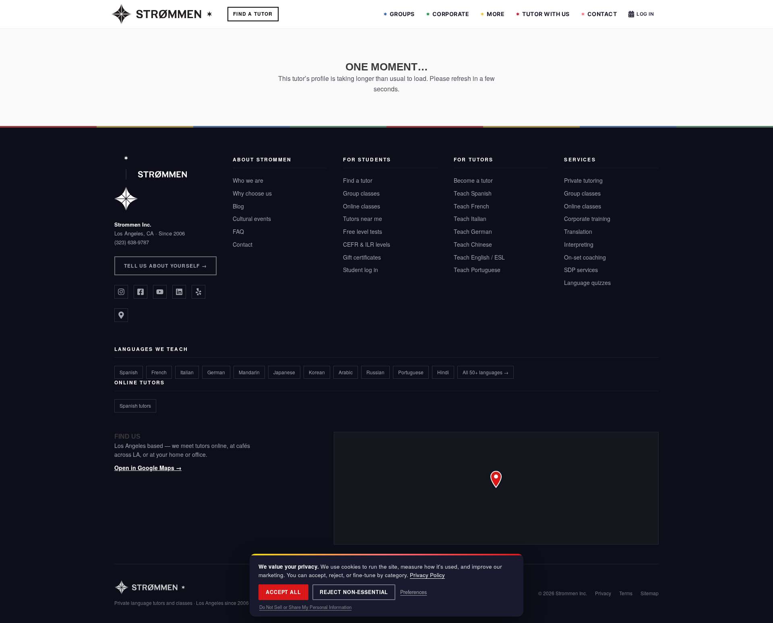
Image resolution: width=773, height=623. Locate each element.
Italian (187, 372)
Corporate (450, 13)
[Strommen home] (181, 587)
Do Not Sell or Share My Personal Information (305, 607)
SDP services (581, 270)
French (159, 372)
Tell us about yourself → (165, 265)
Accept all (283, 592)
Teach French (471, 206)
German (216, 372)
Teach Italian (470, 219)
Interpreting (578, 244)
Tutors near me (362, 219)
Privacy (603, 593)
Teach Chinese (473, 244)
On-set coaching (585, 257)
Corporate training (587, 219)
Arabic (346, 372)
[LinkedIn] (179, 292)
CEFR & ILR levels (366, 244)
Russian (375, 372)
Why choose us (252, 193)
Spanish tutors (135, 405)
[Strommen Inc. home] (150, 183)
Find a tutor (357, 180)
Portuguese (411, 372)
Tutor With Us (546, 13)
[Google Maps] (121, 315)
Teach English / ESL (479, 257)
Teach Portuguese (477, 270)
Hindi (443, 372)
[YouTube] (160, 292)
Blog (238, 206)
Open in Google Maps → (148, 468)
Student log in (360, 270)
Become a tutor (473, 180)
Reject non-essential (354, 592)
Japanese (284, 372)
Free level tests (362, 231)
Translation (578, 231)
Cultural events (252, 219)
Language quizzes (587, 282)
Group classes (361, 193)
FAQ (238, 231)
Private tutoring (583, 180)
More (495, 13)
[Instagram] (121, 292)
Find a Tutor (253, 13)
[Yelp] (198, 292)
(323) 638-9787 (131, 242)
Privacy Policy (427, 575)
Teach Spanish (473, 193)
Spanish (129, 372)
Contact (602, 13)
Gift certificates (362, 257)
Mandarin (249, 372)
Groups (402, 13)
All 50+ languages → (485, 372)
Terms (625, 593)
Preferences (413, 592)
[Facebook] (140, 292)
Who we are (248, 180)
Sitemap (650, 593)
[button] (496, 488)
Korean (317, 372)
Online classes (361, 206)
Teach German (473, 231)
